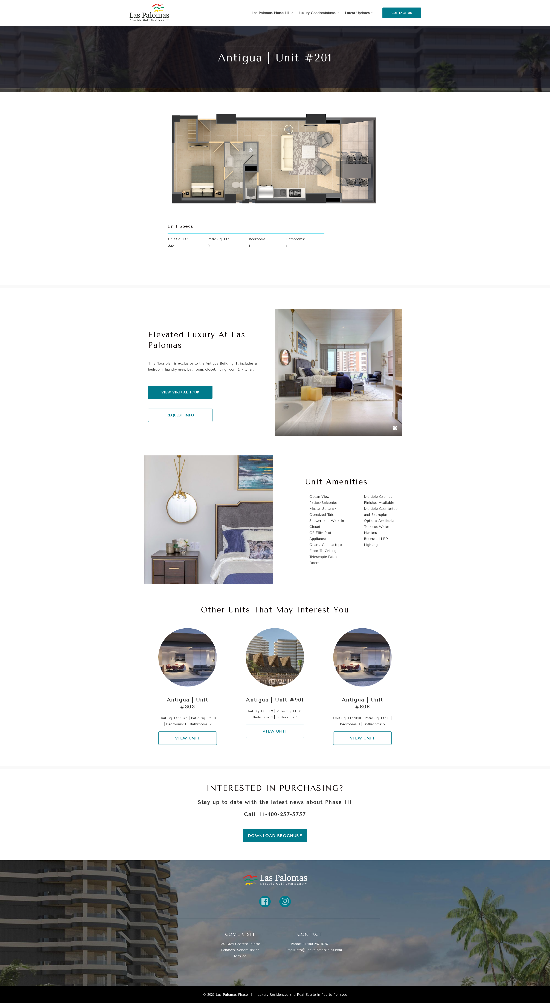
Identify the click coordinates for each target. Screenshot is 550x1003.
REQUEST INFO (180, 415)
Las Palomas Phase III (271, 13)
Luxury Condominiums (318, 13)
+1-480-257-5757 (282, 814)
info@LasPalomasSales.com (318, 950)
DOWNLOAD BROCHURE (275, 835)
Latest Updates (358, 13)
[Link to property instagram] (285, 901)
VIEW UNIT (187, 738)
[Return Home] (149, 13)
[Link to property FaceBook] (265, 901)
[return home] (275, 879)
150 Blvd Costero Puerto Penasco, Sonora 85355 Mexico (240, 950)
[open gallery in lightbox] (395, 428)
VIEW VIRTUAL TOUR (180, 392)
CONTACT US (401, 12)
